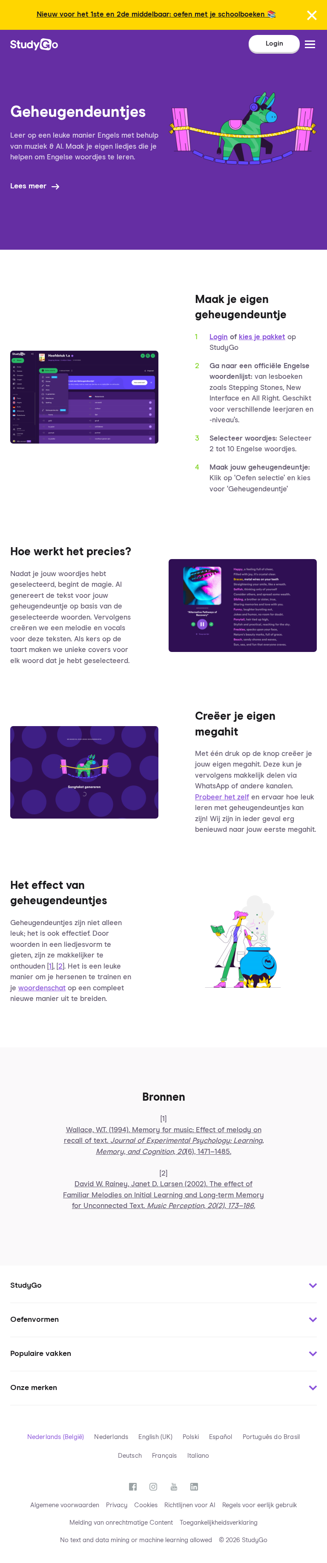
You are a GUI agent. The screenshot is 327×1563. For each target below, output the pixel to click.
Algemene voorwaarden (64, 1505)
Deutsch (130, 1456)
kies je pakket (262, 337)
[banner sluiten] (312, 15)
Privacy (116, 1505)
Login (218, 337)
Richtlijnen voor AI (189, 1505)
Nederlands (111, 1437)
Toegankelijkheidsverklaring (219, 1523)
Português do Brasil (271, 1437)
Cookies (146, 1505)
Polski (191, 1437)
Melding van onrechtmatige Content (121, 1523)
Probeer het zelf (222, 797)
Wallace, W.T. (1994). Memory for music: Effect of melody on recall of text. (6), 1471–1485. (164, 1141)
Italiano (198, 1456)
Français (164, 1456)
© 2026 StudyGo (243, 1540)
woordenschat (42, 988)
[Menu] (310, 44)
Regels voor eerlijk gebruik (259, 1505)
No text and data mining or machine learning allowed (136, 1540)
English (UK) (155, 1437)
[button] (163, 1286)
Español (220, 1437)
